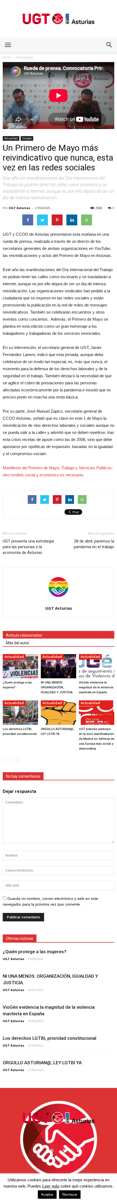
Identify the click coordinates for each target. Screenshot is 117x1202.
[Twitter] (65, 1150)
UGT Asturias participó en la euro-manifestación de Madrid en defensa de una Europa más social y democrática (96, 738)
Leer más (51, 1186)
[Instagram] (51, 1150)
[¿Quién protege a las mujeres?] (20, 666)
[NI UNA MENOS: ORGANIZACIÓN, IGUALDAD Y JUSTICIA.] (58, 666)
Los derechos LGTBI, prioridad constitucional (49, 1038)
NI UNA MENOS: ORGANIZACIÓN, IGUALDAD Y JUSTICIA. (57, 687)
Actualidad (11, 138)
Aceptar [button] (47, 1194)
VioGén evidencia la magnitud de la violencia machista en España (96, 687)
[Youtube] (78, 1150)
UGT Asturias (19, 208)
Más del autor (17, 643)
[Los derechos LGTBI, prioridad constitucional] (20, 712)
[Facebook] (38, 1150)
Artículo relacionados (24, 635)
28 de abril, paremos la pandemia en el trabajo (94, 544)
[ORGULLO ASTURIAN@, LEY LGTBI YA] (58, 712)
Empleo (27, 138)
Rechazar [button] (69, 1194)
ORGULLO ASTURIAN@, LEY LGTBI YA (42, 1062)
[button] (109, 45)
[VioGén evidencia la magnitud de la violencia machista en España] (96, 666)
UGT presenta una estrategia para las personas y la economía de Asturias (28, 547)
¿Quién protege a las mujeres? (34, 951)
